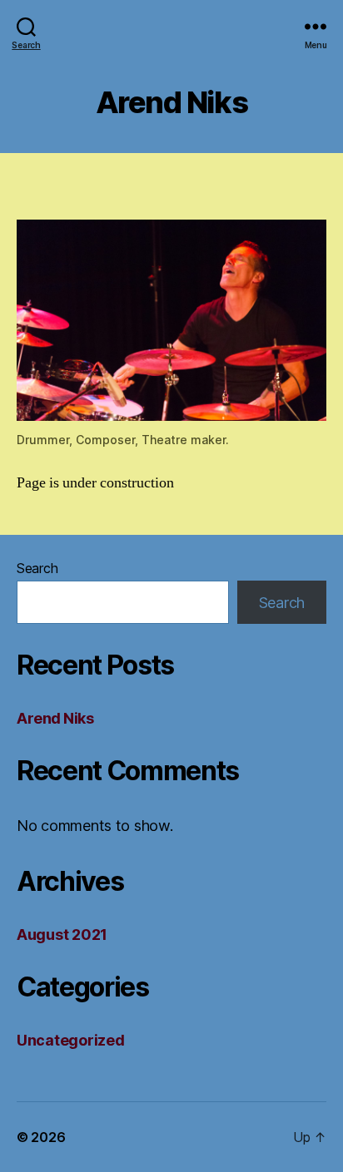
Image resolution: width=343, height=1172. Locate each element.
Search (37, 568)
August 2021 (62, 934)
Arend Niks (55, 718)
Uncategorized (71, 1040)
